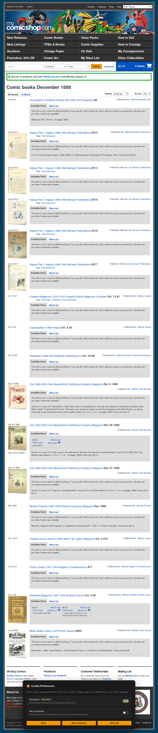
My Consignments (131, 51)
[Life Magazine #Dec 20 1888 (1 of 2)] (17, 438)
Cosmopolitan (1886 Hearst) (45, 327)
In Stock (26, 94)
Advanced (109, 66)
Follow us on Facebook (55, 675)
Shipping (102, 6)
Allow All (114, 722)
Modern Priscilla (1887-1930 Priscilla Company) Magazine (62, 506)
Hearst (148, 326)
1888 (121, 167)
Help (119, 6)
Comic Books (53, 37)
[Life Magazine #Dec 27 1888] (17, 481)
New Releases (17, 37)
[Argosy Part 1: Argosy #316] (17, 245)
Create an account (15, 6)
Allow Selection (79, 722)
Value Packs (89, 37)
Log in (30, 6)
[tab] (38, 105)
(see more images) (16, 452)
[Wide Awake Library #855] (17, 644)
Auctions (13, 51)
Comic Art (51, 58)
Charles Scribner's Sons (140, 594)
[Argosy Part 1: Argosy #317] (17, 277)
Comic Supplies (92, 44)
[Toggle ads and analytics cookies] (126, 712)
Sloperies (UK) (144, 99)
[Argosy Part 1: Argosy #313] (17, 145)
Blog (112, 6)
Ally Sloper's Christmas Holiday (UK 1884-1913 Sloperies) (62, 100)
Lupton (148, 538)
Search (96, 66)
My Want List (90, 58)
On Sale (86, 51)
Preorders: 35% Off (20, 58)
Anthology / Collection (51, 299)
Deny (43, 722)
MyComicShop (29, 26)
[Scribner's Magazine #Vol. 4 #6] (17, 609)
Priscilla (147, 505)
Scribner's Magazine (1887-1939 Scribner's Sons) (57, 595)
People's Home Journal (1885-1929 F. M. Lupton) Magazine (62, 539)
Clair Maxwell (145, 388)
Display (108, 93)
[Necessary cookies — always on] (126, 701)
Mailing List (131, 675)
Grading (90, 6)
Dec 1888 (130, 99)
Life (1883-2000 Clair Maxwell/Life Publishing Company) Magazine (66, 384)
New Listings (16, 44)
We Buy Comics (14, 675)
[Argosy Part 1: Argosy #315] (17, 212)
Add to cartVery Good (54, 441)
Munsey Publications (141, 132)
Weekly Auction (51, 76)
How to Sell (126, 37)
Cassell (147, 295)
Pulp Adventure (48, 135)
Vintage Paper (54, 51)
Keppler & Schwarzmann (140, 566)
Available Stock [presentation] (38, 105)
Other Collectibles (131, 58)
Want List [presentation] (53, 105)
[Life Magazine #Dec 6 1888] (17, 396)
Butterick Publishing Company (137, 355)
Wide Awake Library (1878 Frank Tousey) (52, 631)
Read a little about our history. (20, 706)
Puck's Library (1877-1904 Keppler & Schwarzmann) (58, 567)
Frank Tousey (145, 630)
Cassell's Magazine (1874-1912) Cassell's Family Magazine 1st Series (68, 296)
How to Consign (129, 44)
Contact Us (146, 722)
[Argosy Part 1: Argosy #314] (17, 181)
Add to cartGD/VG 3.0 (54, 609)
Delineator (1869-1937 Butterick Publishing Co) (55, 356)
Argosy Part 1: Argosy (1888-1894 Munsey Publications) (60, 132)
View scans (38, 442)
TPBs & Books (54, 44)
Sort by (138, 93)
